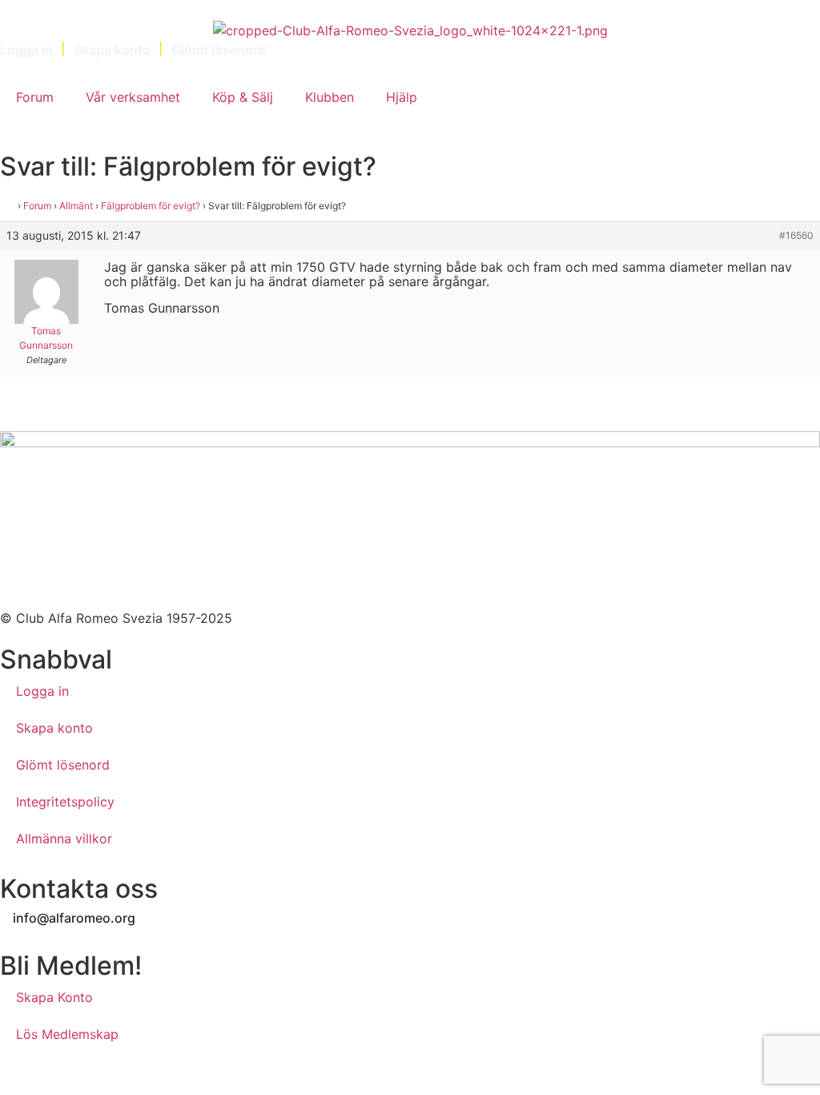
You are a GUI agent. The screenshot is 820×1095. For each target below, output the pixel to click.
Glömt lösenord (63, 765)
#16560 (796, 235)
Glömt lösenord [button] (218, 50)
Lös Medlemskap (67, 1034)
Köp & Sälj (242, 97)
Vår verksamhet (133, 97)
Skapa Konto (54, 997)
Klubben (329, 97)
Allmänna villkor (64, 838)
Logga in (42, 691)
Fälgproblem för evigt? (150, 206)
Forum (35, 97)
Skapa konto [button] (112, 50)
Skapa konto (54, 728)
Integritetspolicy (65, 802)
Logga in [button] (26, 50)
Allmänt (76, 206)
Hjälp (401, 97)
